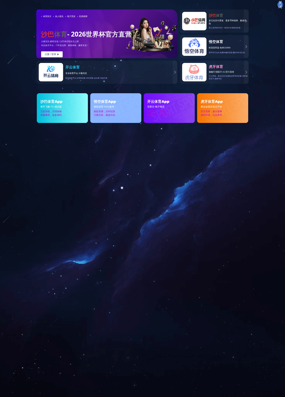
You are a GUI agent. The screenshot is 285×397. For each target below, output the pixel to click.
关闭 (280, 5)
